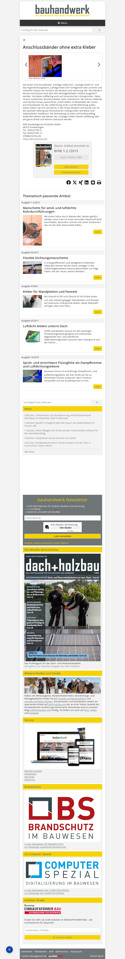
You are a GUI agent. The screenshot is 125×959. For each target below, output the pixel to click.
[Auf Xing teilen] (81, 184)
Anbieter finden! (63, 937)
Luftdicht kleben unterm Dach (45, 326)
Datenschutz (61, 951)
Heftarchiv (29, 779)
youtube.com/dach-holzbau (38, 701)
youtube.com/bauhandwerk (72, 698)
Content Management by (34, 956)
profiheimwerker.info (40, 710)
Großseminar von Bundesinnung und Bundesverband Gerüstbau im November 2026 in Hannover (57, 417)
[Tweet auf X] (75, 184)
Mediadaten (30, 773)
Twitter (93, 710)
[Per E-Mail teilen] (93, 182)
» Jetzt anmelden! (62, 536)
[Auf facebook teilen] (69, 184)
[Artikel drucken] (99, 182)
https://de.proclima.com (35, 138)
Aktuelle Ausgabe (33, 771)
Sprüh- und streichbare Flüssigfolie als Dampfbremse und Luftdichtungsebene (62, 364)
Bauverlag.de (97, 955)
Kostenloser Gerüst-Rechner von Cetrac (50, 438)
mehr (97, 231)
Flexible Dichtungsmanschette (45, 258)
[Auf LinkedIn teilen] (87, 184)
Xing (86, 710)
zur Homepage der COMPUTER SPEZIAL (44, 893)
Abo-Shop (29, 776)
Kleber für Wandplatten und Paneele (50, 292)
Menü (64, 23)
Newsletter (26, 951)
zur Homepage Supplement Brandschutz (45, 847)
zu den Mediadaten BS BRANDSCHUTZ (44, 844)
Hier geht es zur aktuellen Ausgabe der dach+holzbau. (52, 666)
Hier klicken (66, 527)
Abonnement (71, 166)
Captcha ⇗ (74, 531)
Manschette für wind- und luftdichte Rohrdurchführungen (49, 210)
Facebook (34, 713)
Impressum (76, 951)
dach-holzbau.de (57, 704)
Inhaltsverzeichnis (71, 172)
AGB (51, 951)
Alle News (29, 451)
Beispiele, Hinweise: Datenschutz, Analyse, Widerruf (46, 543)
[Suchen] (99, 30)
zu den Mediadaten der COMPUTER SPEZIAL (46, 890)
